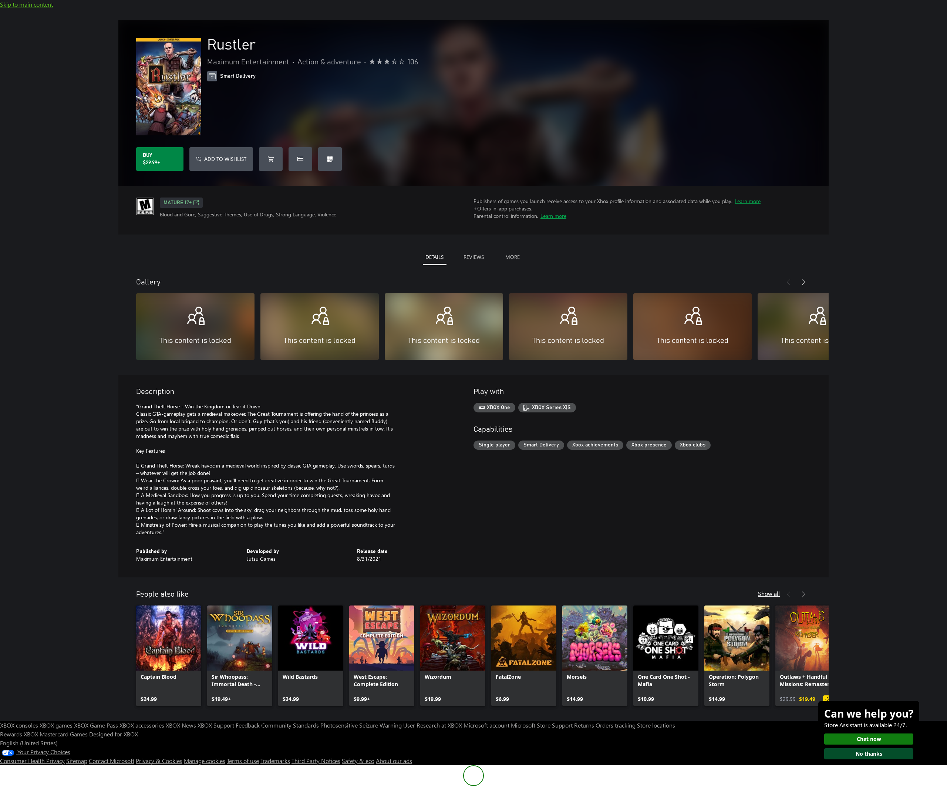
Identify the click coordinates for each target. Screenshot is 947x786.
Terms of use (243, 761)
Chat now (869, 738)
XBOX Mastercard (46, 734)
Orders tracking (616, 725)
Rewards (11, 734)
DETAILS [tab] (434, 256)
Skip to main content (26, 4)
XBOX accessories (141, 725)
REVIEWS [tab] (474, 256)
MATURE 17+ (178, 202)
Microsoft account (486, 725)
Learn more (748, 201)
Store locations (656, 725)
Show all (769, 593)
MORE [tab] (512, 256)
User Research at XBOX (433, 725)
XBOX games (56, 725)
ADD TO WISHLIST (225, 158)
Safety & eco (358, 761)
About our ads (394, 761)
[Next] (803, 282)
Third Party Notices (315, 761)
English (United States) (29, 743)
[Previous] (788, 282)
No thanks (869, 753)
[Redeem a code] (330, 159)
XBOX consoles (19, 725)
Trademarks (275, 761)
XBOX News (181, 725)
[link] (168, 655)
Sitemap (76, 761)
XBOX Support (216, 725)
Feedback (248, 725)
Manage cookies (204, 761)
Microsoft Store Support (542, 725)
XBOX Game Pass (96, 725)
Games (79, 734)
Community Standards (290, 725)
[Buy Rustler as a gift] (300, 159)
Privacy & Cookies (159, 761)
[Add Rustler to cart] (271, 159)
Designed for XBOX (113, 734)
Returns (584, 725)
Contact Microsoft (111, 761)
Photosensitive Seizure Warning (361, 725)
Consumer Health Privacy (32, 761)
